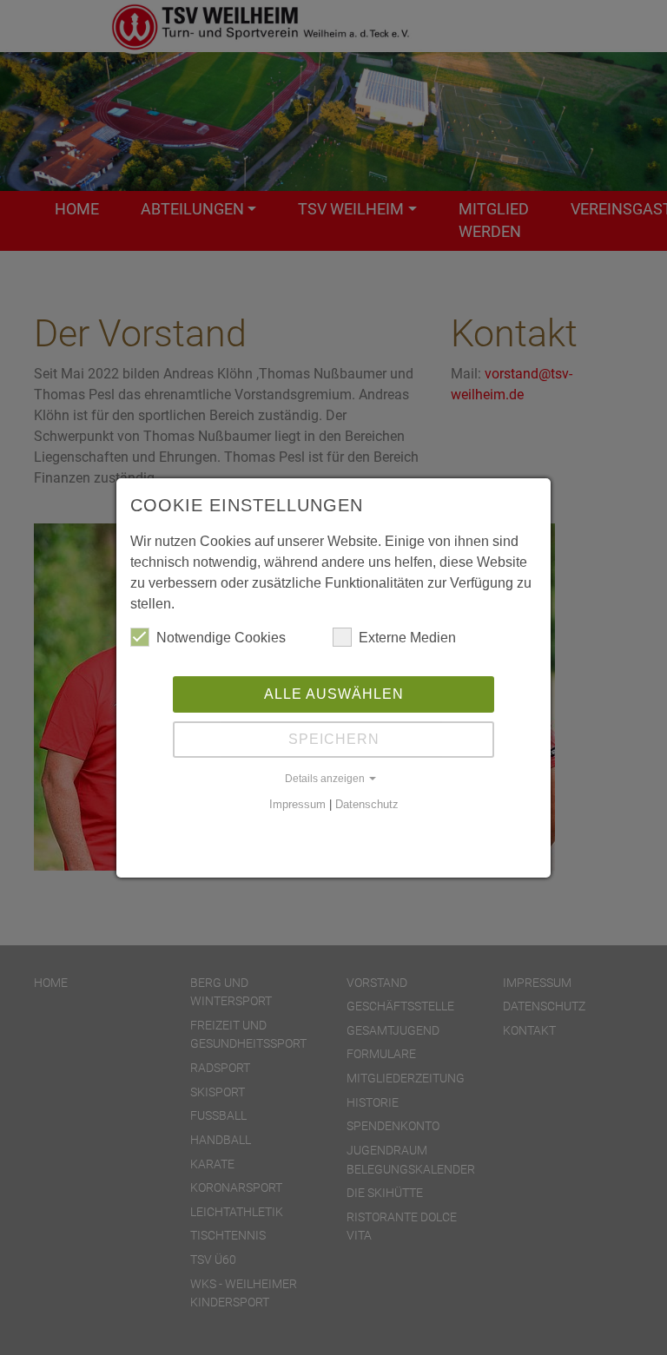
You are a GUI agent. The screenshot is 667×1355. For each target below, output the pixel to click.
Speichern (334, 739)
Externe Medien (407, 637)
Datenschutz (367, 804)
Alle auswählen (334, 694)
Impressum (297, 804)
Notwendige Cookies (221, 637)
